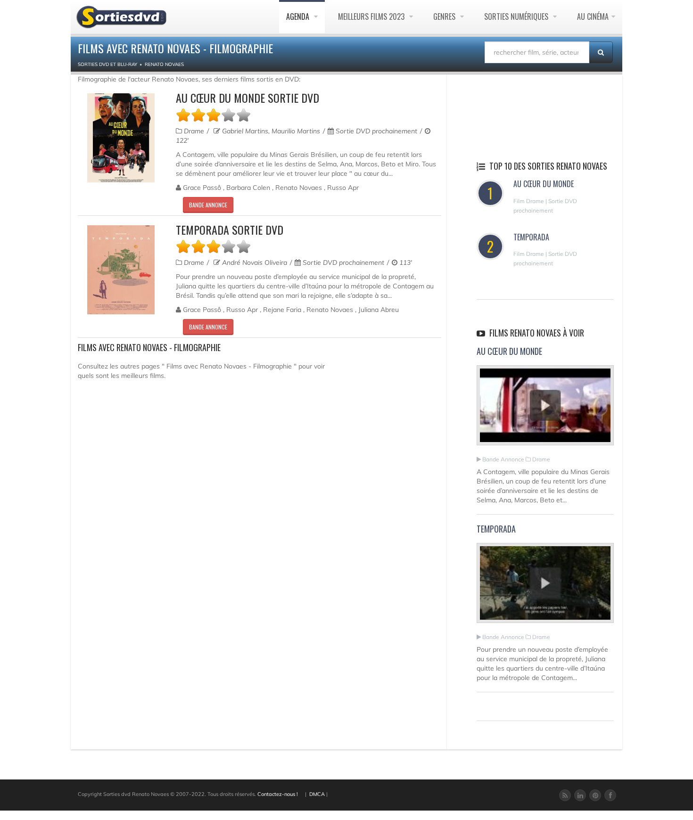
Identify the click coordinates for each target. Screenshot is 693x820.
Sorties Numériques (517, 16)
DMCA (317, 794)
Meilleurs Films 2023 (372, 16)
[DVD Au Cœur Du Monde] (121, 137)
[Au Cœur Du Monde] (545, 409)
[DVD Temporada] (121, 269)
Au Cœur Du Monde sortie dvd (247, 97)
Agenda (298, 16)
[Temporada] (545, 586)
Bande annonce (208, 205)
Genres (445, 16)
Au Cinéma (593, 16)
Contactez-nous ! (277, 794)
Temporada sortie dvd (229, 229)
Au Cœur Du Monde (543, 183)
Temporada (531, 237)
